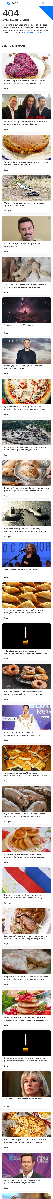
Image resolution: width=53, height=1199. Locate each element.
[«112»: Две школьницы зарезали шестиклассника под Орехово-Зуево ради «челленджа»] (26, 642)
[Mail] (8, 3)
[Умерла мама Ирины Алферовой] (26, 561)
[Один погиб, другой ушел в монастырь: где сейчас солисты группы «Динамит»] (26, 113)
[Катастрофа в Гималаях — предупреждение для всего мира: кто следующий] (26, 439)
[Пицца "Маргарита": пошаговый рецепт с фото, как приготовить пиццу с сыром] (26, 1131)
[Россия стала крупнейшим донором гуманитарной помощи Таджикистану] (26, 886)
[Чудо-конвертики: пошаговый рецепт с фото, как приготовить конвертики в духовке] (26, 601)
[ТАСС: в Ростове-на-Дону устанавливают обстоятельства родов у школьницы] (26, 276)
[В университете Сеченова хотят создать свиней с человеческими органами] (26, 805)
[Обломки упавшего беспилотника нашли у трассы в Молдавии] (26, 194)
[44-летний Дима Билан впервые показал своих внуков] (26, 235)
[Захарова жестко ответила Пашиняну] (26, 1090)
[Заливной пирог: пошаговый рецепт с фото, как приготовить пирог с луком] (26, 154)
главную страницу (32, 32)
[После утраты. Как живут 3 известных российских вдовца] (26, 357)
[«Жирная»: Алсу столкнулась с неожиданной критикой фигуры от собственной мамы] (26, 724)
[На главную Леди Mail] (14, 3)
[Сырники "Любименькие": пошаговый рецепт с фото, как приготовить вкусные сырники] (26, 846)
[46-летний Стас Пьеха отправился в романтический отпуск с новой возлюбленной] (26, 1172)
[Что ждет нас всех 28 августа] (26, 316)
